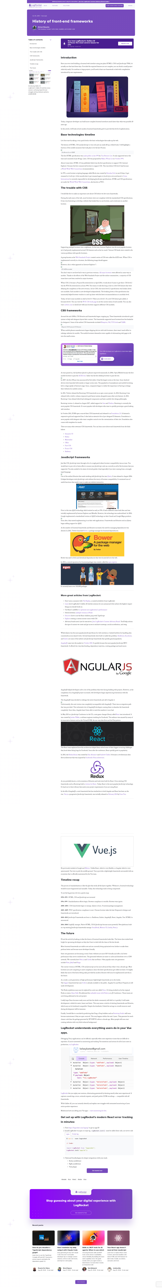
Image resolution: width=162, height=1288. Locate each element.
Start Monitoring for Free (114, 5)
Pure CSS (68, 446)
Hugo (78, 962)
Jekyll (72, 962)
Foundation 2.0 (116, 413)
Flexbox (111, 403)
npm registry (112, 562)
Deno (104, 990)
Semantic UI (69, 434)
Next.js (115, 927)
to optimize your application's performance (93, 610)
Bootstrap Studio (118, 1013)
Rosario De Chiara (44, 1268)
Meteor (87, 868)
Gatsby (109, 927)
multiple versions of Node (84, 613)
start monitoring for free (98, 1111)
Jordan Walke (74, 717)
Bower (85, 531)
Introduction (33, 43)
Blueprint (104, 322)
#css (69, 1179)
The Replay (86, 601)
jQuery (109, 476)
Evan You (122, 794)
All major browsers (105, 272)
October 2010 (88, 643)
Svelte (84, 983)
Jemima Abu (117, 1268)
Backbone (121, 636)
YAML (123, 322)
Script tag (75, 1134)
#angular (64, 1179)
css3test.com (68, 305)
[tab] (68, 1134)
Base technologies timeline (37, 47)
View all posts (81, 1282)
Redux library (73, 755)
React (118, 714)
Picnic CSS (68, 448)
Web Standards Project (83, 257)
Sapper (66, 983)
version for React (90, 784)
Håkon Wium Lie (107, 159)
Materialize (68, 440)
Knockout (128, 636)
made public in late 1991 (91, 156)
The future (33, 68)
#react (74, 1179)
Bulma (67, 437)
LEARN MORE (32, 94)
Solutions (66, 5)
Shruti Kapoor (67, 1268)
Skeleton (68, 451)
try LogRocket (73, 1044)
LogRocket (64, 1093)
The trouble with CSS (36, 51)
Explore (67, 619)
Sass (104, 403)
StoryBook (95, 927)
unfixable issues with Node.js (99, 993)
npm (67, 1134)
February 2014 (112, 794)
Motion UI (103, 927)
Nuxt (67, 962)
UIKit (67, 443)
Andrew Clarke (105, 755)
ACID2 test (82, 376)
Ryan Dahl (74, 993)
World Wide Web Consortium (72, 169)
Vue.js (66, 794)
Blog (45, 5)
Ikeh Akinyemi (92, 1268)
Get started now (97, 1170)
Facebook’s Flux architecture (95, 758)
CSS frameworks (35, 56)
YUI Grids (114, 322)
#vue (85, 1179)
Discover (68, 616)
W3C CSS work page (90, 302)
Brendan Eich (110, 173)
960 (109, 322)
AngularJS (64, 643)
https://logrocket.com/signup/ (78, 1128)
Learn (67, 604)
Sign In (130, 5)
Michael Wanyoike (43, 27)
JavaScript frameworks (36, 60)
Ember (66, 639)
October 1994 (119, 159)
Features (55, 5)
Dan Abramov (92, 755)
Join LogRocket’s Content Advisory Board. (106, 621)
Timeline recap (34, 64)
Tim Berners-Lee (106, 156)
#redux (80, 1179)
